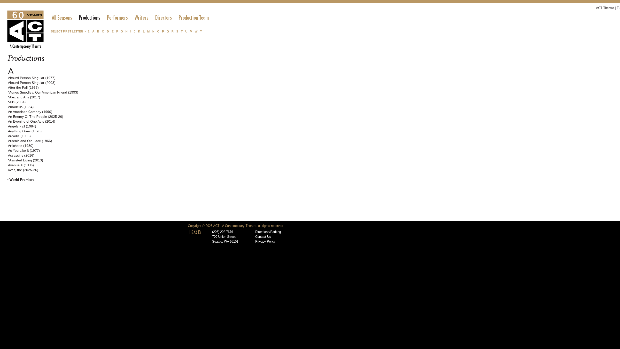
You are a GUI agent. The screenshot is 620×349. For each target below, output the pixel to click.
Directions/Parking (268, 232)
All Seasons (62, 18)
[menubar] (130, 18)
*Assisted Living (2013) (25, 160)
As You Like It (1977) (24, 150)
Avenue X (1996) (21, 165)
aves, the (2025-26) (23, 170)
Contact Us (263, 236)
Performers (117, 18)
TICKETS (195, 232)
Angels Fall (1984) (22, 126)
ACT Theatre (605, 8)
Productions (89, 18)
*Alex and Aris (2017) (24, 97)
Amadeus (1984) (21, 107)
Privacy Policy (265, 241)
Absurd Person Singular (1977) (31, 78)
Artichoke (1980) (20, 146)
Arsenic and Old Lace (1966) (30, 141)
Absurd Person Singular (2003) (31, 83)
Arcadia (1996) (19, 136)
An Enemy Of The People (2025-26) (35, 117)
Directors (163, 18)
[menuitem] (62, 18)
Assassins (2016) (21, 155)
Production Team (194, 18)
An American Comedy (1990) (30, 112)
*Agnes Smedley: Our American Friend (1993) (43, 92)
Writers (141, 18)
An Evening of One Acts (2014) (31, 121)
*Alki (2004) (17, 102)
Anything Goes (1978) (25, 131)
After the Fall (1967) (23, 87)
